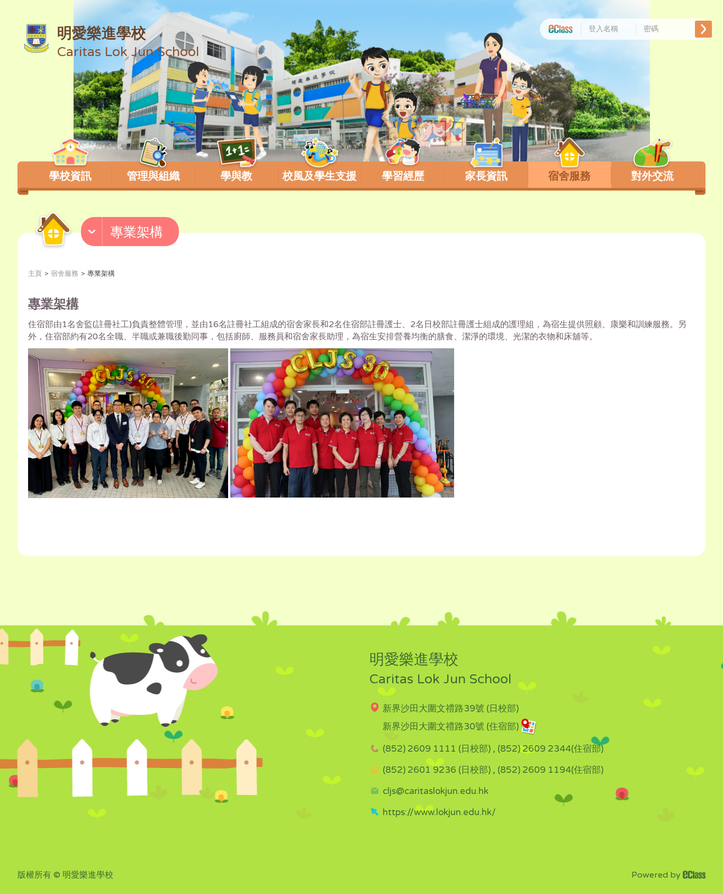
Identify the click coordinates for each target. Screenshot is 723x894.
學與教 (236, 176)
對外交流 (652, 176)
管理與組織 (153, 176)
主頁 (35, 273)
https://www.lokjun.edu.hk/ (439, 812)
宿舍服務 (569, 176)
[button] (131, 234)
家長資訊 (486, 176)
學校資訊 (70, 176)
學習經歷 (403, 176)
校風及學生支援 (320, 176)
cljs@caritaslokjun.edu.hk (436, 791)
